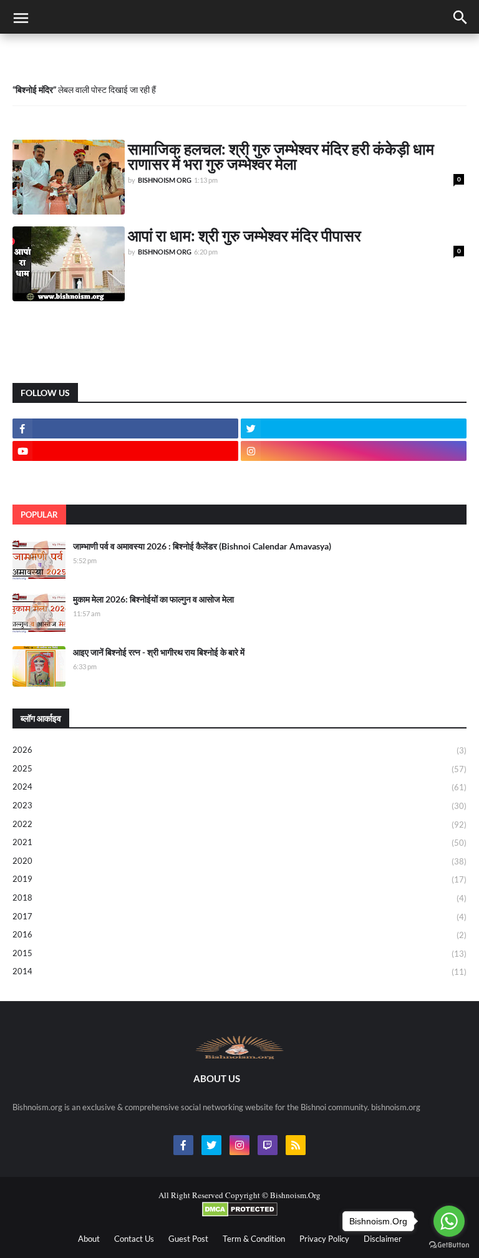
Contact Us (134, 1239)
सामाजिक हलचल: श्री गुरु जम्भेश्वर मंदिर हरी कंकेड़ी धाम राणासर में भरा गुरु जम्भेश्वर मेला (281, 156)
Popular (39, 515)
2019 (239, 879)
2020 (239, 861)
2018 (239, 898)
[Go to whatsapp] (449, 1221)
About (89, 1239)
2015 (239, 953)
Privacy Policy (324, 1239)
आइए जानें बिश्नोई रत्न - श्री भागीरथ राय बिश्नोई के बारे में (158, 652)
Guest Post (188, 1239)
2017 (239, 916)
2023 (239, 805)
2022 (239, 824)
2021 (239, 842)
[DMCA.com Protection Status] (240, 1213)
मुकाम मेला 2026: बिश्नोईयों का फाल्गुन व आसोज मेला (153, 599)
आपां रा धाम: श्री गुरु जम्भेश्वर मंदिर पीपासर (244, 235)
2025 (239, 768)
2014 (239, 971)
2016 (239, 934)
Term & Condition (254, 1239)
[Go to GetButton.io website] (449, 1245)
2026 (239, 750)
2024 (239, 786)
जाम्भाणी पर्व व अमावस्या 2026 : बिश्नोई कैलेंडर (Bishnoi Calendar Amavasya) (202, 546)
